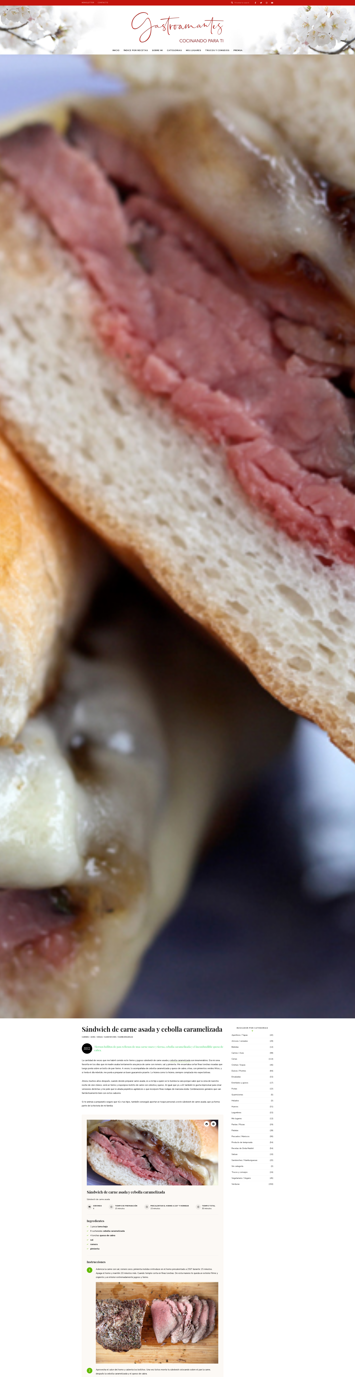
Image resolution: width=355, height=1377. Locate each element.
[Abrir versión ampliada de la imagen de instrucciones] (157, 1323)
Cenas (100, 1037)
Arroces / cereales (240, 1041)
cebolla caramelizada (180, 1060)
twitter (261, 3)
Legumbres (236, 1112)
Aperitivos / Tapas (240, 1035)
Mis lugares (193, 50)
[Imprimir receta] (206, 1124)
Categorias (174, 50)
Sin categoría (237, 1166)
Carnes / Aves (88, 1037)
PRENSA (238, 50)
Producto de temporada (242, 1142)
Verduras (236, 1184)
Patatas (235, 1130)
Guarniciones (237, 1094)
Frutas (234, 1088)
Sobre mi (157, 50)
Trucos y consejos (217, 50)
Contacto (103, 3)
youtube (272, 3)
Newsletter (88, 3)
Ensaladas (236, 1076)
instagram (266, 3)
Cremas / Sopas (238, 1065)
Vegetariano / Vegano (241, 1178)
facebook (255, 3)
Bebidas (235, 1047)
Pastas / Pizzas (238, 1124)
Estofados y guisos (240, 1082)
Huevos (235, 1106)
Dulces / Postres (239, 1071)
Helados (235, 1100)
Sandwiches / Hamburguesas (118, 1037)
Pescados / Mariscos (240, 1136)
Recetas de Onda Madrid (242, 1148)
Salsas (235, 1154)
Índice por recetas (136, 50)
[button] (213, 1124)
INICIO (116, 50)
